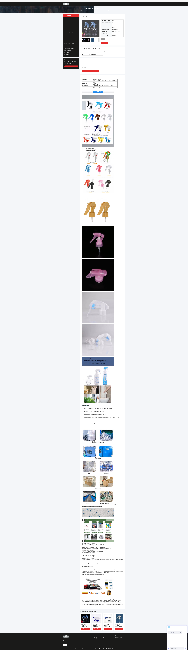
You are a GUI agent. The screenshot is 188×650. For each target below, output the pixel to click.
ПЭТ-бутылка (66, 52)
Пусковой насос (83, 10)
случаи (103, 638)
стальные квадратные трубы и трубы (69, 32)
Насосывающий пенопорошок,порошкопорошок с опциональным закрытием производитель (97, 625)
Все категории (117, 641)
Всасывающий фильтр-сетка (69, 46)
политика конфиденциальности (105, 641)
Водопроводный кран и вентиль (119, 638)
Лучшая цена (85, 628)
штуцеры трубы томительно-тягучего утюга (69, 44)
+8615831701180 (73, 61)
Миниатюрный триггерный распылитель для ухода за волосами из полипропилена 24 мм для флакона (119, 625)
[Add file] (168, 648)
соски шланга (66, 39)
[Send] (185, 648)
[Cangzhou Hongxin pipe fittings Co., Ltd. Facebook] (102, 39)
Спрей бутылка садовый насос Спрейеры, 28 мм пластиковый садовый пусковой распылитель (85, 625)
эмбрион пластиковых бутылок (69, 48)
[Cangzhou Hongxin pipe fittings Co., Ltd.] (66, 636)
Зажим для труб (67, 41)
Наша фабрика (96, 638)
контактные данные (96, 641)
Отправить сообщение (90, 70)
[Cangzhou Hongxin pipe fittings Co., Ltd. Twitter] (120, 1)
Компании (95, 637)
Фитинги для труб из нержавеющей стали (70, 27)
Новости (103, 637)
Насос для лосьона (67, 50)
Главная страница (77, 10)
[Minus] (185, 626)
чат (71, 66)
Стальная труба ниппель (68, 18)
